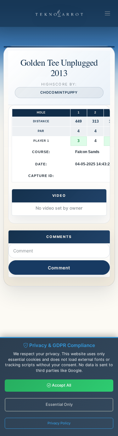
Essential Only (59, 404)
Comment (59, 267)
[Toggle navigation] (107, 13)
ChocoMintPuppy (59, 92)
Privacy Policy (59, 423)
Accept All (61, 385)
